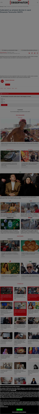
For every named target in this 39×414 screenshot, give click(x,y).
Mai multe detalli (13, 390)
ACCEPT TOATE (19, 409)
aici (19, 395)
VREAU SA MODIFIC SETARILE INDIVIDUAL (19, 412)
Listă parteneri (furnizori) (4, 406)
